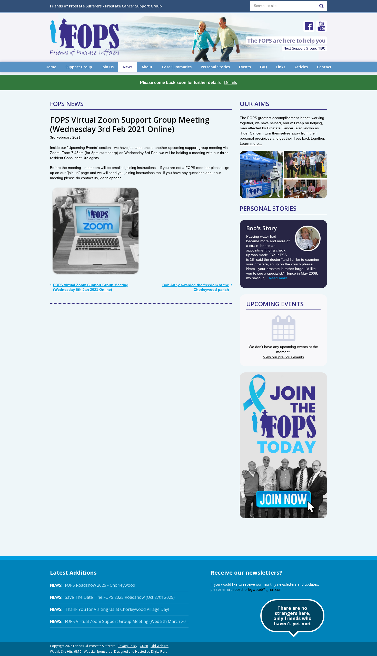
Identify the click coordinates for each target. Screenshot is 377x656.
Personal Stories (215, 66)
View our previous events (283, 357)
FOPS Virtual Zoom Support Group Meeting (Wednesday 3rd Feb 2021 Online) (130, 124)
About (147, 66)
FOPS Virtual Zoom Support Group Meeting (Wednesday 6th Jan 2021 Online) (90, 287)
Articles (301, 66)
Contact (324, 66)
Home (51, 66)
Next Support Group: (304, 48)
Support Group (78, 66)
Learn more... (251, 143)
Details (230, 82)
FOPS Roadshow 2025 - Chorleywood (92, 585)
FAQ (263, 66)
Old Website (159, 646)
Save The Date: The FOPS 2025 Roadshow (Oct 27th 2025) (112, 597)
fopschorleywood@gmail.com (258, 589)
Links (280, 66)
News (127, 66)
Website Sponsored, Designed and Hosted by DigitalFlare (125, 651)
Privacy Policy (127, 646)
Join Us (107, 66)
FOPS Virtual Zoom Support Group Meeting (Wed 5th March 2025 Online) (119, 621)
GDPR (144, 646)
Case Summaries (177, 66)
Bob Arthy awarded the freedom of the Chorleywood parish (195, 287)
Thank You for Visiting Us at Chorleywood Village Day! (109, 609)
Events (245, 66)
